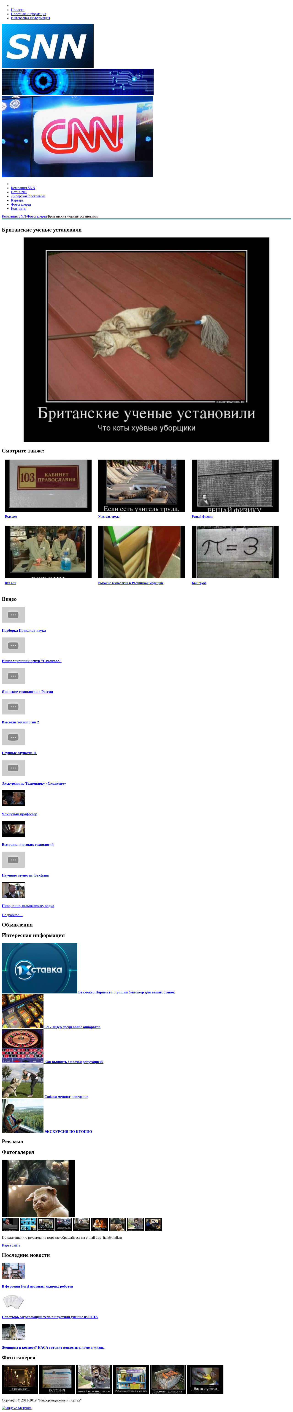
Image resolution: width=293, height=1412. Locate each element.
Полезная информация (28, 14)
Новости (17, 10)
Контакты (18, 208)
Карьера (17, 200)
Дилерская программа (28, 196)
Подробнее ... (12, 915)
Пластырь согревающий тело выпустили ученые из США (50, 1317)
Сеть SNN (19, 192)
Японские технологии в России (27, 692)
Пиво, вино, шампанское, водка (28, 906)
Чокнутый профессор (19, 814)
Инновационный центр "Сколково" (32, 661)
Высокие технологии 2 (20, 722)
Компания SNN (23, 188)
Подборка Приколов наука (24, 630)
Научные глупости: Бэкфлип (25, 875)
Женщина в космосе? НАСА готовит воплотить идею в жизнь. (53, 1347)
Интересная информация (30, 18)
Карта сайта (11, 1245)
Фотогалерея (21, 204)
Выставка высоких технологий (28, 845)
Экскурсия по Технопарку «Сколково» (34, 783)
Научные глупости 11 (19, 753)
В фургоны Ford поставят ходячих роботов (37, 1286)
